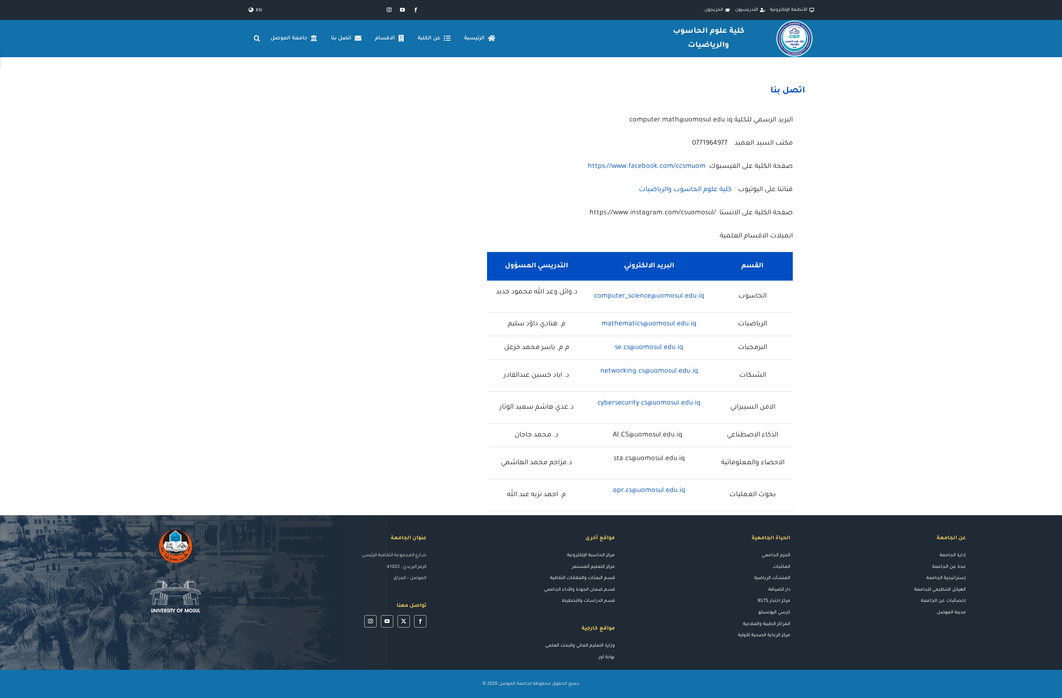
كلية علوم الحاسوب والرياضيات (685, 190)
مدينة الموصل (951, 612)
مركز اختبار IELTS (774, 601)
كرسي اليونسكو (774, 612)
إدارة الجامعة (953, 555)
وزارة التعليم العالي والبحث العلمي (580, 645)
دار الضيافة (779, 589)
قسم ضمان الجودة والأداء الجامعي (579, 589)
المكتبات (781, 567)
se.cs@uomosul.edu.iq (649, 347)
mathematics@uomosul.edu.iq (649, 324)
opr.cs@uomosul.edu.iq (649, 490)
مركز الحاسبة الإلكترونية (591, 555)
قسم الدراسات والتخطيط (588, 601)
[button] (257, 38)
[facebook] (415, 9)
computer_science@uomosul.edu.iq (649, 296)
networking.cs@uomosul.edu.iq (649, 371)
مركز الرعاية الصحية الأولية (764, 635)
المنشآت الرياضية (772, 578)
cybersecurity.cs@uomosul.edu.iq (649, 403)
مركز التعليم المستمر (593, 567)
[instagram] (389, 9)
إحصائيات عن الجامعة (943, 601)
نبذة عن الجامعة (949, 567)
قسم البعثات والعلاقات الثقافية (582, 578)
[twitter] (403, 621)
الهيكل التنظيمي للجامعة (940, 589)
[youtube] (402, 9)
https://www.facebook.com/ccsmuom (647, 166)
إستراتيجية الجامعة (946, 578)
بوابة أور (607, 657)
